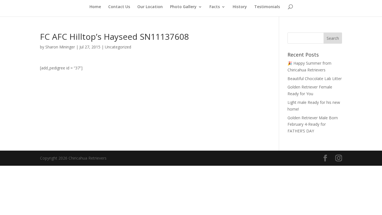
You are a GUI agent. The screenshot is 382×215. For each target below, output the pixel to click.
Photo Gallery (183, 7)
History (240, 7)
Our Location (150, 7)
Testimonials (267, 7)
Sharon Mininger (60, 47)
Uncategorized (118, 47)
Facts (214, 7)
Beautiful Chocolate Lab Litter (314, 78)
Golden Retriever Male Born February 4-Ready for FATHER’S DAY (312, 124)
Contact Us (119, 7)
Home (95, 7)
